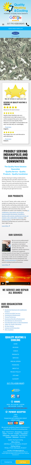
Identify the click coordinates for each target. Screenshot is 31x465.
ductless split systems (8, 216)
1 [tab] (14, 79)
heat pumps (12, 212)
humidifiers (21, 214)
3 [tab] (18, 79)
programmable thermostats (9, 214)
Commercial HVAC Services (12, 313)
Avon (3, 431)
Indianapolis (6, 435)
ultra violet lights (12, 217)
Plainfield (8, 437)
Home (15, 344)
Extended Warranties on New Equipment (16, 322)
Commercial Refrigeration (12, 328)
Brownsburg (18, 431)
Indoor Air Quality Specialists (13, 324)
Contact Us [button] (8, 462)
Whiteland (15, 437)
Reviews (15, 347)
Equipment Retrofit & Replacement (15, 319)
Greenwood (24, 433)
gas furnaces (20, 212)
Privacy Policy (15, 372)
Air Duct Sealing (9, 326)
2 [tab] (16, 79)
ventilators (20, 217)
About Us (15, 368)
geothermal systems (20, 216)
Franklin (16, 433)
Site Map (15, 375)
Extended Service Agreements (13, 320)
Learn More (5, 226)
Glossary (15, 379)
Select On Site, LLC (20, 450)
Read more (8, 127)
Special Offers (16, 361)
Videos (15, 351)
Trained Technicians (10, 317)
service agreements (10, 260)
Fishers (5, 433)
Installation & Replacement (12, 315)
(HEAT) (15, 383)
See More (15, 64)
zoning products (6, 219)
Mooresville (14, 435)
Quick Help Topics (14, 28)
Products (15, 354)
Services (16, 358)
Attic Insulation (9, 329)
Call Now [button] (23, 462)
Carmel (26, 431)
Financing (15, 365)
